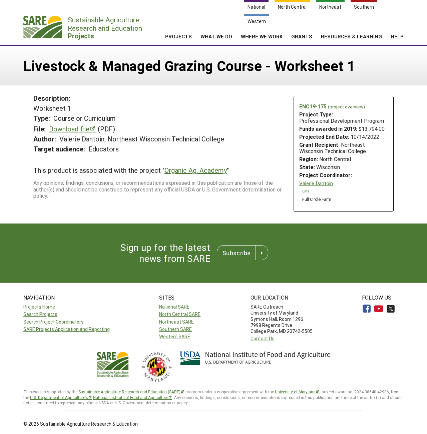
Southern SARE (175, 329)
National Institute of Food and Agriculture (130, 397)
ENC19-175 (332, 106)
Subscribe (237, 253)
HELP (397, 36)
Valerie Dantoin (316, 183)
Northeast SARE (176, 322)
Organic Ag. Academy (195, 170)
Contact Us (263, 338)
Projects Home (39, 307)
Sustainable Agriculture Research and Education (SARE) (129, 391)
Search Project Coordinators (53, 322)
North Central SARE (179, 314)
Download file (69, 128)
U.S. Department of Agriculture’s (59, 397)
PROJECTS (178, 36)
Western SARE (174, 336)
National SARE (174, 307)
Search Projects (40, 314)
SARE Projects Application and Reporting (66, 329)
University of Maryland (295, 391)
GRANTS (301, 36)
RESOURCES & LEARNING (351, 36)
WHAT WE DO (216, 36)
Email (307, 191)
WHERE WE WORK (262, 36)
